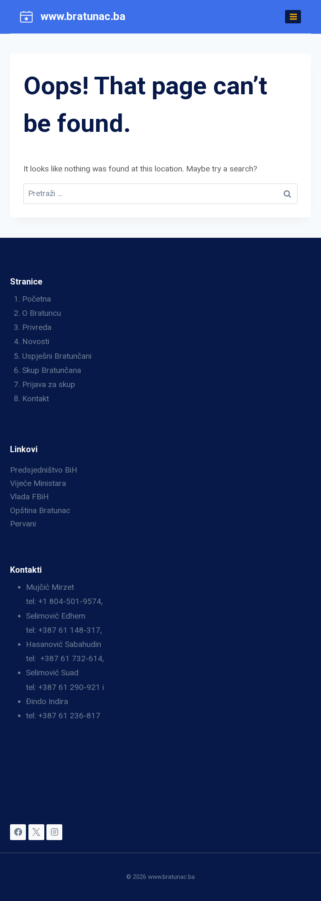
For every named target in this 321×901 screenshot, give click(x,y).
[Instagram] (54, 832)
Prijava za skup (48, 384)
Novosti (35, 341)
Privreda (36, 327)
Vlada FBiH (29, 496)
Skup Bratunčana (51, 370)
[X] (36, 832)
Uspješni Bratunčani (57, 356)
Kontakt (35, 398)
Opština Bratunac (40, 510)
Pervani (23, 524)
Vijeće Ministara (38, 483)
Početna (36, 299)
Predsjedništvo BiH (43, 470)
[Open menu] (293, 16)
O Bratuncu (41, 313)
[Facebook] (18, 832)
